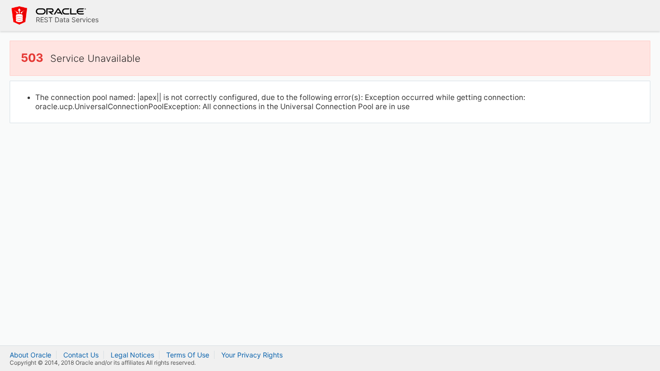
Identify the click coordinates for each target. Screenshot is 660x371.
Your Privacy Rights (252, 355)
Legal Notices (132, 355)
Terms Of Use (187, 355)
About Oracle (30, 355)
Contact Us (81, 355)
